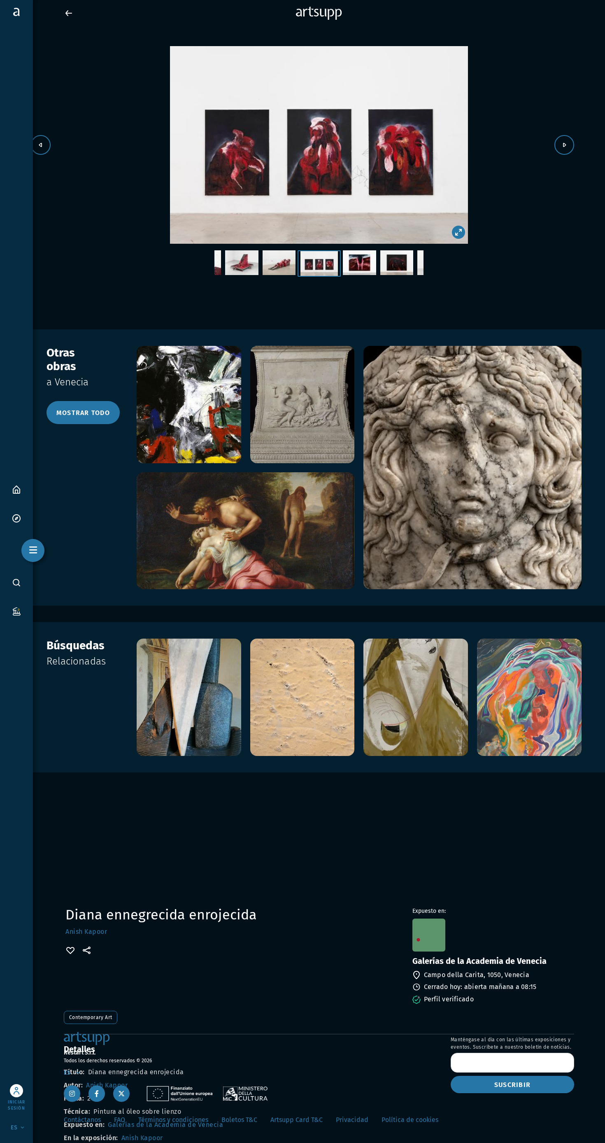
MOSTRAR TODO (83, 413)
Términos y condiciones (173, 1120)
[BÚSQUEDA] (16, 582)
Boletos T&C (239, 1120)
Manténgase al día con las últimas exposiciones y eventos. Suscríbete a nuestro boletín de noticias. (511, 1043)
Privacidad (352, 1120)
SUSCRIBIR (512, 1085)
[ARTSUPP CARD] (16, 611)
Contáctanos (82, 1120)
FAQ (119, 1120)
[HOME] (16, 489)
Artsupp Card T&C (296, 1120)
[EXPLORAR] (16, 518)
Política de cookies (410, 1120)
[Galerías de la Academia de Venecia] (492, 935)
